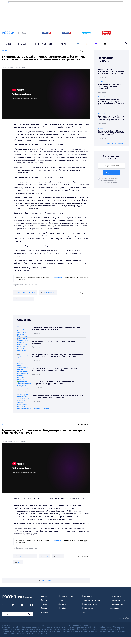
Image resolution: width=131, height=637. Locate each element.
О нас (8, 43)
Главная (44, 596)
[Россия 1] (46, 33)
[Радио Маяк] (106, 34)
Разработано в (121, 618)
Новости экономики (117, 600)
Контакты (65, 43)
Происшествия (115, 596)
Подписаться (111, 173)
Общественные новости (91, 600)
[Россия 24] (66, 33)
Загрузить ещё (47, 580)
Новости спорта (88, 608)
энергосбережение (25, 299)
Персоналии (45, 608)
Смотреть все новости (114, 144)
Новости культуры (116, 604)
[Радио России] (86, 33)
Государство (114, 608)
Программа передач (43, 43)
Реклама (22, 43)
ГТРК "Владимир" (56, 277)
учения (59, 556)
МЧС (19, 562)
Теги (84, 612)
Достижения (63, 604)
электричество (49, 292)
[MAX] (96, 44)
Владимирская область (26, 292)
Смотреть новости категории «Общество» (33, 408)
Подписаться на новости (111, 157)
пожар (45, 556)
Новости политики (89, 604)
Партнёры (62, 608)
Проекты (44, 600)
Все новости (87, 596)
